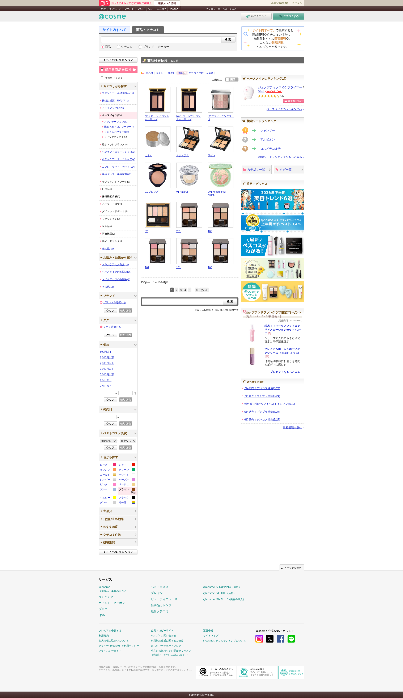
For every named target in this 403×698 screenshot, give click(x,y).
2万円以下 (105, 385)
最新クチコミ (160, 611)
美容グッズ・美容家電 (116, 174)
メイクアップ (113, 107)
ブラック (127, 498)
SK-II (261, 91)
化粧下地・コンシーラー (119, 126)
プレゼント (158, 593)
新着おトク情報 (167, 3)
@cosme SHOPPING (222, 587)
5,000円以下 (107, 374)
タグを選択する (112, 326)
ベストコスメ (229, 9)
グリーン (127, 470)
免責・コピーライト (162, 630)
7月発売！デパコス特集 (262, 388)
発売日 (171, 73)
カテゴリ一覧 (213, 9)
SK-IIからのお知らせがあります (274, 91)
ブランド (129, 8)
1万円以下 (105, 380)
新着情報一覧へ (292, 427)
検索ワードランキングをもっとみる (280, 157)
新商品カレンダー (162, 605)
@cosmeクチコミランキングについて (224, 640)
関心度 (149, 73)
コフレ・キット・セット (118, 166)
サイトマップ (210, 635)
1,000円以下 (107, 357)
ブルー (108, 490)
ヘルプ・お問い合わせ (163, 635)
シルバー (108, 480)
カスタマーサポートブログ (166, 645)
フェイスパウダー (117, 131)
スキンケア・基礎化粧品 (118, 93)
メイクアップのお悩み (116, 279)
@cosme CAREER (224, 599)
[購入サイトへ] (293, 101)
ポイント (161, 73)
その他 (108, 248)
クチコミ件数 (196, 73)
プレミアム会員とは (110, 630)
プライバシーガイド (110, 650)
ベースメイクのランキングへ (284, 109)
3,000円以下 (107, 368)
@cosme (114, 589)
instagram (259, 639)
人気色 (209, 73)
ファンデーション (116, 121)
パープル (127, 480)
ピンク (108, 485)
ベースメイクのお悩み (116, 271)
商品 (108, 46)
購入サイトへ (293, 101)
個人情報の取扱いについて (114, 640)
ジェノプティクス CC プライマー (280, 87)
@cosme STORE (219, 593)
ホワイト (127, 475)
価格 (180, 73)
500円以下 (106, 351)
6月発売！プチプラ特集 (262, 411)
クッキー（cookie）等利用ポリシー (119, 645)
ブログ (141, 8)
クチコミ (127, 46)
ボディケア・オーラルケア (118, 159)
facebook (280, 639)
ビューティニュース (164, 599)
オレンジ (108, 470)
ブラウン (127, 491)
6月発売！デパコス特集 (262, 419)
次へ (203, 290)
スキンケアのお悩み (115, 264)
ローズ (108, 465)
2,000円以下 (107, 363)
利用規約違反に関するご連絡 (167, 640)
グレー (108, 503)
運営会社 (208, 630)
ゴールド (108, 475)
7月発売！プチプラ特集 (262, 396)
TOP (103, 8)
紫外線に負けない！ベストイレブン (269, 403)
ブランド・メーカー (156, 46)
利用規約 (104, 635)
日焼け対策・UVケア (115, 100)
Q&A (150, 8)
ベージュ (127, 485)
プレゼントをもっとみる (285, 371)
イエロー (108, 498)
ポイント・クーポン (112, 603)
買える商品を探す (118, 69)
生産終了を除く (114, 77)
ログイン (297, 3)
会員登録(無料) (279, 3)
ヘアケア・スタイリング (118, 151)
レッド (127, 465)
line (291, 639)
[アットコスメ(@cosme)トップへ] (112, 17)
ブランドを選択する (114, 302)
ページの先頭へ (293, 567)
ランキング (115, 8)
